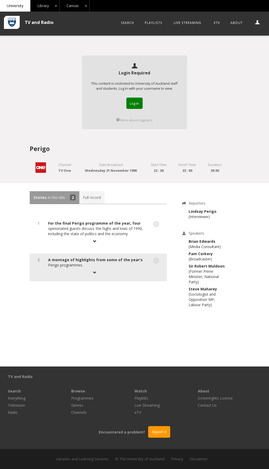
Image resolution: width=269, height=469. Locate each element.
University (15, 5)
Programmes (82, 398)
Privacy (177, 458)
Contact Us (207, 405)
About (236, 23)
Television (16, 405)
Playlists (153, 23)
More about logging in (136, 120)
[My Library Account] (257, 22)
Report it (159, 431)
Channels (79, 412)
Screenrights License (215, 398)
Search (127, 23)
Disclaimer (199, 458)
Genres (77, 405)
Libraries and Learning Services (82, 458)
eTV (217, 23)
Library (43, 5)
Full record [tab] (92, 197)
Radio (13, 412)
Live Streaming (187, 23)
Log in (134, 103)
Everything (16, 398)
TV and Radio (39, 22)
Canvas (72, 5)
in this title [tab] (53, 197)
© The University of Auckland (139, 458)
